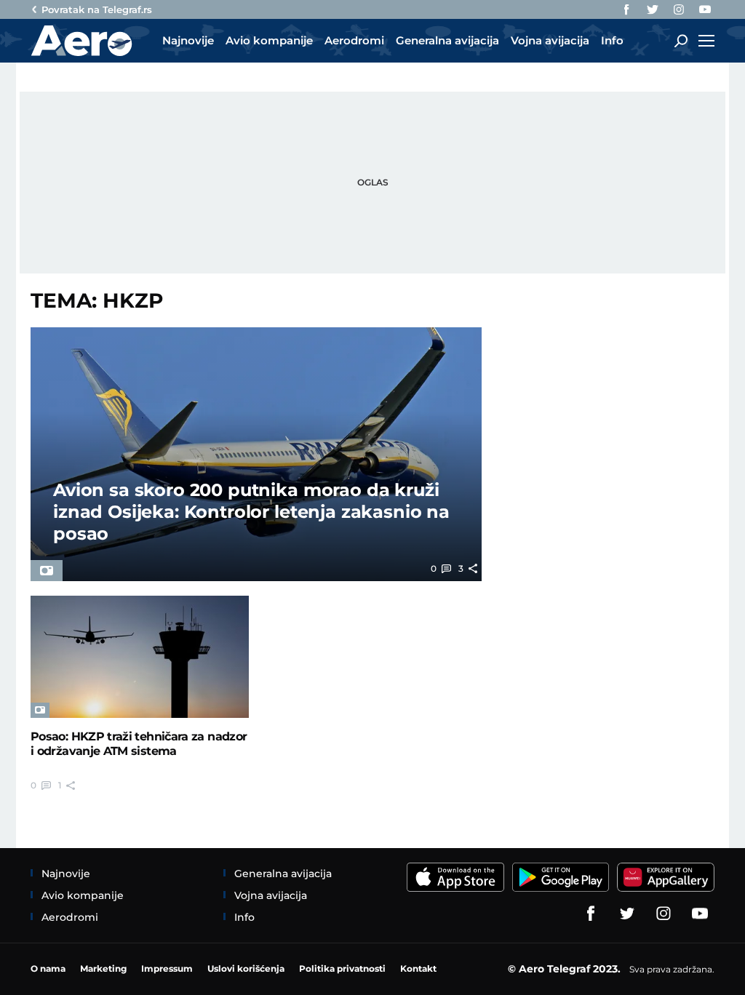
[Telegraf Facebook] (626, 9)
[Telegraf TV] (705, 9)
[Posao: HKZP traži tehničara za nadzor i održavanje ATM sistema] (140, 657)
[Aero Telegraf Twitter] (652, 9)
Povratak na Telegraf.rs (96, 9)
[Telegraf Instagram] (678, 9)
